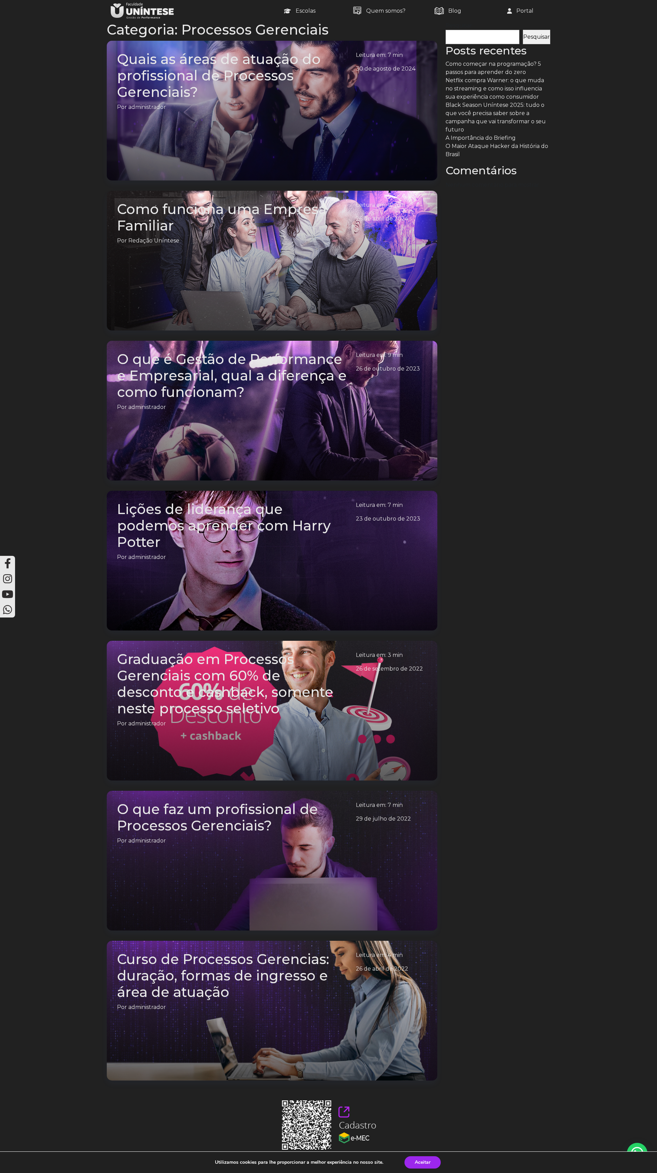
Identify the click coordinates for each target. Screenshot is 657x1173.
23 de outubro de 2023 (388, 518)
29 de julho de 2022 (383, 818)
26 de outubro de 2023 (388, 368)
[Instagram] (7, 579)
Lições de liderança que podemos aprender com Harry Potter (224, 525)
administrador (147, 107)
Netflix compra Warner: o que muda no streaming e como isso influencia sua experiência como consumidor (495, 88)
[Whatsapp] (7, 609)
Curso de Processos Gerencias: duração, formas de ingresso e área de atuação (223, 975)
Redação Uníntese (153, 240)
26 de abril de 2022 (382, 968)
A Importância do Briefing (481, 138)
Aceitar (422, 1162)
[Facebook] (7, 563)
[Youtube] (7, 594)
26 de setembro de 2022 (389, 668)
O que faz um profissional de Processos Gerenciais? (217, 817)
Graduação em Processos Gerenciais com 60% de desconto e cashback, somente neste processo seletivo (225, 684)
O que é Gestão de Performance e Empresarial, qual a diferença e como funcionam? (232, 375)
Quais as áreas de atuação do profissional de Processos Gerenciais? (219, 75)
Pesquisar (459, 25)
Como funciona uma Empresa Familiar (221, 217)
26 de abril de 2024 (382, 218)
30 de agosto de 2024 (385, 68)
